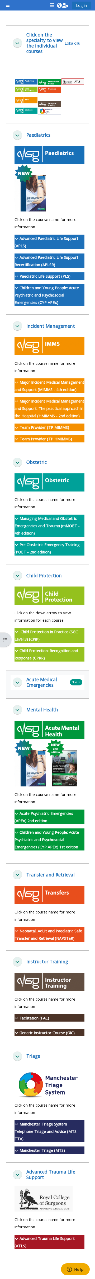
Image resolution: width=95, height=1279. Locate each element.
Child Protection (44, 575)
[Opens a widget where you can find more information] (75, 1269)
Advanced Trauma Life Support (50, 1174)
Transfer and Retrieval (50, 875)
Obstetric (36, 462)
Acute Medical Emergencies (41, 682)
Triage (33, 1056)
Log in (81, 5)
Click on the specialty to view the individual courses (44, 43)
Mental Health (42, 709)
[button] (59, 5)
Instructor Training (47, 961)
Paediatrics (38, 135)
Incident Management (50, 326)
